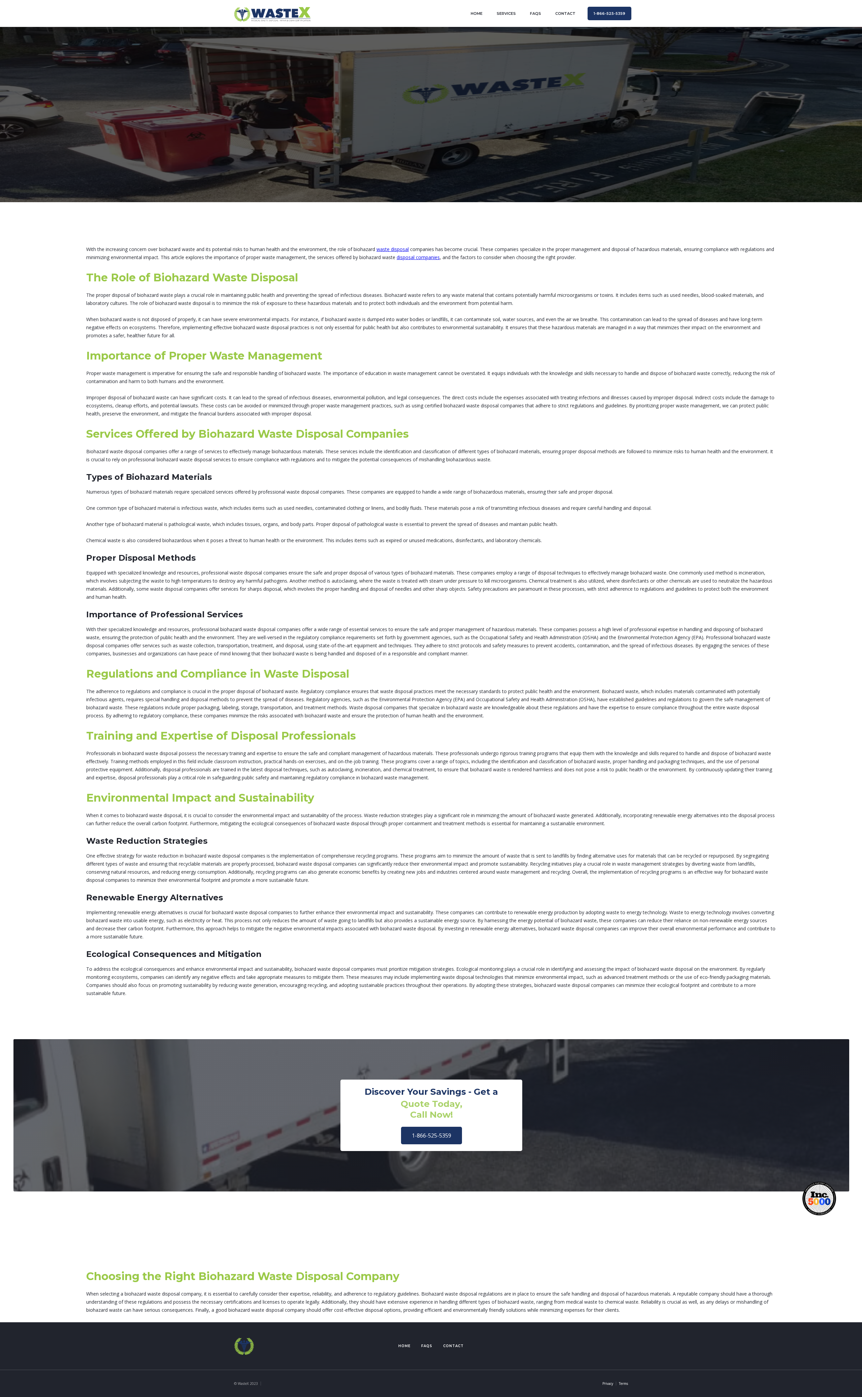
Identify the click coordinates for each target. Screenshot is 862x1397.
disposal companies (418, 257)
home (477, 13)
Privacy (607, 1383)
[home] (272, 13)
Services (506, 13)
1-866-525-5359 (431, 1135)
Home (404, 1346)
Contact (453, 1346)
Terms (623, 1383)
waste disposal (392, 249)
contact (565, 13)
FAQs (535, 13)
